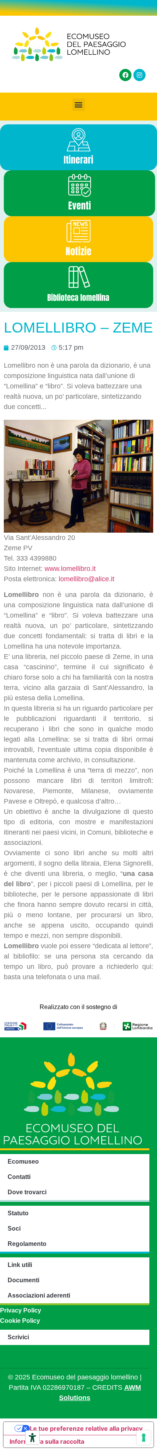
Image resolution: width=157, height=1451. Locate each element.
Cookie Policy (20, 1320)
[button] (78, 104)
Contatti (19, 1177)
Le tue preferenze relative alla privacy (86, 1428)
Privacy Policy (20, 1310)
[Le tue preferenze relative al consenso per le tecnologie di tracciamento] (143, 1437)
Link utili (20, 1265)
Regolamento (27, 1244)
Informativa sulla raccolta (47, 1441)
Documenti (23, 1280)
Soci (14, 1228)
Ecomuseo (23, 1161)
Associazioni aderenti (39, 1295)
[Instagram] (139, 75)
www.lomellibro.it (70, 568)
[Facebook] (125, 75)
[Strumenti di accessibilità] (32, 1437)
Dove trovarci (27, 1192)
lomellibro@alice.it (86, 579)
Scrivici (18, 1337)
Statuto (18, 1213)
